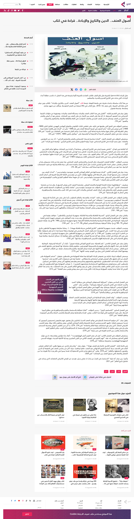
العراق (125, 371)
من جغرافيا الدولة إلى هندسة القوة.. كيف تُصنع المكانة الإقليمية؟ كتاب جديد (83, 454)
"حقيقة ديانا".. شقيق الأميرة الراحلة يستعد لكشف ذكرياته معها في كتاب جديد (115, 482)
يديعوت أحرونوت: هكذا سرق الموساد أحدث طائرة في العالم (15, 88)
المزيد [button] (32, 4)
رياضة (82, 4)
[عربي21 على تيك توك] (8, 10)
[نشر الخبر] (72, 89)
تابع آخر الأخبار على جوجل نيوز (70, 377)
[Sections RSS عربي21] (34, 501)
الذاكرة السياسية (105, 10)
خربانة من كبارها (20, 69)
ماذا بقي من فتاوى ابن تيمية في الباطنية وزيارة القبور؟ (84, 416)
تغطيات (74, 4)
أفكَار (119, 10)
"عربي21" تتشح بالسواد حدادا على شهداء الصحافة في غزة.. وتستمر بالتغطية (22, 154)
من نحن (39, 507)
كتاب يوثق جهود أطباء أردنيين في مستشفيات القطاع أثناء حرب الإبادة (52, 482)
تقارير (83, 10)
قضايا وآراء (99, 505)
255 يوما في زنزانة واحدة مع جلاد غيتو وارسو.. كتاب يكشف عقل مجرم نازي (82, 482)
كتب (114, 10)
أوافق (27, 514)
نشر (106, 371)
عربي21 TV (80, 503)
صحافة (57, 4)
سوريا (62, 508)
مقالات (65, 4)
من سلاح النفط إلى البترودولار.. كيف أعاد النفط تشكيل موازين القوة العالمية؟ (115, 454)
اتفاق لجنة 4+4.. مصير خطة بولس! (16, 62)
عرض (112, 371)
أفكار (50, 4)
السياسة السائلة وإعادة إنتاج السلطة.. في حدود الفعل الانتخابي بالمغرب (21, 211)
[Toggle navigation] (19, 4)
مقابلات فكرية (92, 10)
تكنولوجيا (80, 508)
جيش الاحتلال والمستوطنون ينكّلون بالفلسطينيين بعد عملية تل (22, 131)
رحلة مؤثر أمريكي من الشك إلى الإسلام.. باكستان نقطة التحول (20, 267)
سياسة (97, 4)
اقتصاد (89, 4)
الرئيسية (105, 4)
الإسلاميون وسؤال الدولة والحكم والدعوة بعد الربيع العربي (23, 109)
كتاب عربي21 (99, 503)
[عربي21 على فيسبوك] (22, 10)
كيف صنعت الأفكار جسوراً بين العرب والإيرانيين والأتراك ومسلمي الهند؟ (21, 240)
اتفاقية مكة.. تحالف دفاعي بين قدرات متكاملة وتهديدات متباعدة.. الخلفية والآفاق (21, 225)
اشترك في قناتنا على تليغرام (100, 377)
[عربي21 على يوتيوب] (15, 10)
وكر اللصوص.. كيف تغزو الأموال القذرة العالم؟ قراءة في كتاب (52, 454)
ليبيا (62, 505)
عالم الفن (80, 505)
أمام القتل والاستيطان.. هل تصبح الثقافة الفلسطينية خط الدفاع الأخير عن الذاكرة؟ (16, 45)
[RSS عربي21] (5, 10)
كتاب (81, 103)
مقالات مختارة (98, 508)
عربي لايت (41, 4)
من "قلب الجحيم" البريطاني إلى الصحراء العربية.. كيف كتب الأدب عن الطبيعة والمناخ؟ (14, 79)
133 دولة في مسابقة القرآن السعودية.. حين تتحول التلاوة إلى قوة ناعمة (21, 254)
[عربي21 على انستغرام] (12, 10)
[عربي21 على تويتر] (19, 10)
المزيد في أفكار (126, 430)
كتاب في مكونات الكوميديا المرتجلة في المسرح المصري (116, 416)
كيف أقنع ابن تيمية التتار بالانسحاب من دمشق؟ (50, 416)
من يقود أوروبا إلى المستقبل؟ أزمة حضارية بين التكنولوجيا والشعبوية (15, 54)
